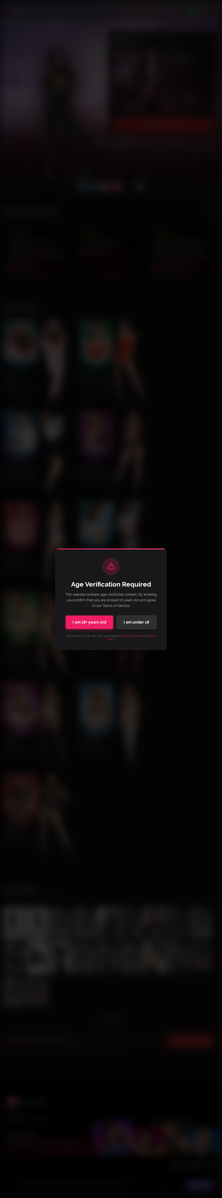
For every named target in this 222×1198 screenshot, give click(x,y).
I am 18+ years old (89, 622)
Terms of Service (131, 635)
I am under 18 (136, 622)
